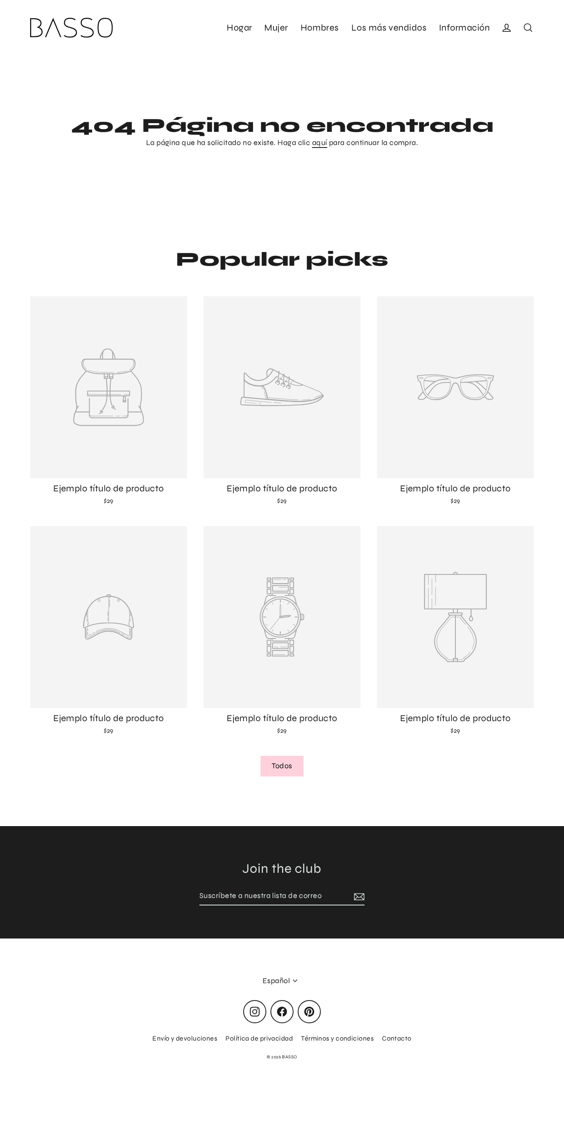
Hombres (320, 27)
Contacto (397, 1038)
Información (464, 27)
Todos (282, 765)
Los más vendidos (389, 27)
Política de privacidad (259, 1038)
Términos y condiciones (337, 1038)
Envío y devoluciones (184, 1038)
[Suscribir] (358, 896)
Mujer (276, 27)
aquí (319, 142)
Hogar (239, 27)
